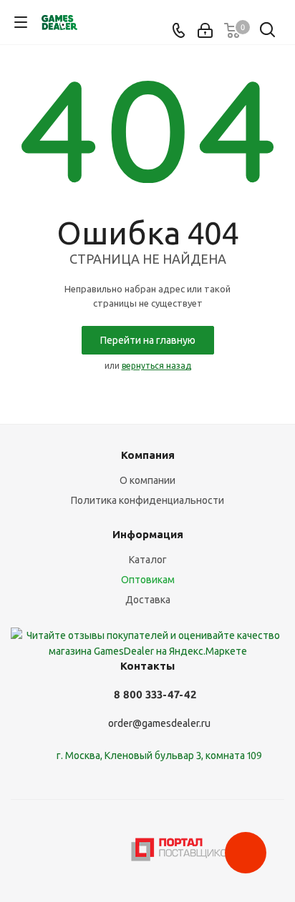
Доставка (147, 599)
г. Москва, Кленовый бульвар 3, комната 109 (159, 755)
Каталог (148, 559)
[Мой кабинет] (205, 30)
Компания (148, 455)
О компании (147, 480)
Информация (147, 534)
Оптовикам (148, 579)
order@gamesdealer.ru (159, 724)
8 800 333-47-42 (155, 694)
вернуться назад (156, 365)
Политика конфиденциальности (147, 500)
